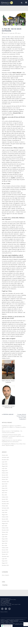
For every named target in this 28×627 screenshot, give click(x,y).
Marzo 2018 (4, 545)
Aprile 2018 (4, 543)
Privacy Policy (3, 605)
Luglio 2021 (4, 486)
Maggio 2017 (4, 563)
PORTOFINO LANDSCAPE (8, 414)
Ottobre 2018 (5, 532)
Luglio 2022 (4, 468)
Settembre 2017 (5, 556)
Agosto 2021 (4, 484)
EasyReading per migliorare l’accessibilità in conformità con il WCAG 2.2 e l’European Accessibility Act (14, 427)
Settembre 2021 (5, 481)
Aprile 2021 (4, 492)
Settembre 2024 (5, 457)
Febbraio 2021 (5, 497)
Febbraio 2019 (5, 528)
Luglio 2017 (4, 558)
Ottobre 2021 (5, 479)
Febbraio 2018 (5, 547)
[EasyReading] (7, 2)
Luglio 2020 (4, 512)
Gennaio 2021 (5, 499)
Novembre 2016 (5, 565)
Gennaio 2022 (5, 475)
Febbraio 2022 (5, 473)
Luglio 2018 (4, 536)
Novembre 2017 (5, 552)
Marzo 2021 (4, 495)
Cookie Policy (9, 605)
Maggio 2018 (5, 541)
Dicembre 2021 (5, 477)
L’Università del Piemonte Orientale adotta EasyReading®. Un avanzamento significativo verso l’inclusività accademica (13, 436)
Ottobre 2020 (5, 506)
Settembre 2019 (5, 521)
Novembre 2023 (5, 459)
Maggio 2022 (4, 470)
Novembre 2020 (5, 503)
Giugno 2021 (4, 488)
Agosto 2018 (4, 534)
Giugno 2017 (4, 561)
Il (2, 37)
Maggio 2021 (4, 490)
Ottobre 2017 (5, 554)
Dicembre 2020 (5, 501)
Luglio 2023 (4, 462)
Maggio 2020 (5, 514)
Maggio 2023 (4, 466)
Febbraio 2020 (5, 517)
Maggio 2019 (4, 523)
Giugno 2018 (4, 539)
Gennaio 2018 (5, 550)
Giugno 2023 (4, 464)
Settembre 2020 (5, 508)
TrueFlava (6, 611)
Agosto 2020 (4, 510)
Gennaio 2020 (5, 519)
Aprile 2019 (4, 525)
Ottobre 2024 (5, 455)
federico (19, 33)
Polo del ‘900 (6, 37)
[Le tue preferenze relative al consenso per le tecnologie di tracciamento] (7, 626)
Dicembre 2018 (5, 530)
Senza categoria (5, 575)
